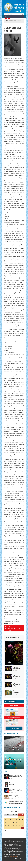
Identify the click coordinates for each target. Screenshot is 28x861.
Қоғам (8, 626)
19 (10, 825)
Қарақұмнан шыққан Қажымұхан (15, 783)
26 (10, 828)
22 (19, 825)
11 (8, 822)
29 (19, 828)
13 (13, 822)
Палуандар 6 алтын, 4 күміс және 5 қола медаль (16, 789)
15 (19, 822)
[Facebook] (6, 18)
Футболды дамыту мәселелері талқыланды (16, 796)
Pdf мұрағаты (15, 728)
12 (10, 822)
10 (5, 822)
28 (16, 828)
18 (8, 825)
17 (5, 825)
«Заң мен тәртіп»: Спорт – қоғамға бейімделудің (16, 802)
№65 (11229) (14, 717)
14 (16, 822)
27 (13, 828)
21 (16, 825)
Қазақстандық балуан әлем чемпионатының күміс (15, 776)
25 (8, 828)
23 (22, 825)
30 (22, 828)
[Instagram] (9, 18)
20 (13, 825)
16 (22, 822)
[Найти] (23, 14)
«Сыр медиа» (13, 856)
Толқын (14, 7)
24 (5, 828)
